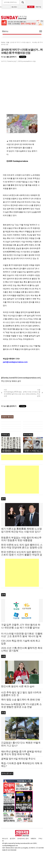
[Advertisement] (22, 457)
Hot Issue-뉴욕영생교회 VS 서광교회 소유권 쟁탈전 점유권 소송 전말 (21, 705)
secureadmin (27, 61)
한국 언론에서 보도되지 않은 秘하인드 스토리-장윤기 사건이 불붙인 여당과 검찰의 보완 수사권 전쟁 (21, 555)
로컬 (7, 42)
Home (3, 42)
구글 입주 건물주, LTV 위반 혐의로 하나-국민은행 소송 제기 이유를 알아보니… (20, 627)
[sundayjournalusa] (14, 17)
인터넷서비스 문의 (23, 838)
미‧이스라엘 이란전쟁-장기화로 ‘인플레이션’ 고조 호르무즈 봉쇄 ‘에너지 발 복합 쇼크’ (21, 636)
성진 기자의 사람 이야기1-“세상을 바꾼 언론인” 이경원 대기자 (33, 450)
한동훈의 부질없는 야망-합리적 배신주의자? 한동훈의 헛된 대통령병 (21, 539)
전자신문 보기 (7, 773)
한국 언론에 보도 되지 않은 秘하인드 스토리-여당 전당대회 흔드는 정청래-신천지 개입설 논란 (21, 547)
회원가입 (38, 7)
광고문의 (12, 838)
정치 (3, 499)
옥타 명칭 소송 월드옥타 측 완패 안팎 (20, 699)
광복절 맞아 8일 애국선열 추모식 (18, 758)
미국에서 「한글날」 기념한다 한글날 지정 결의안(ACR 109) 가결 (11, 450)
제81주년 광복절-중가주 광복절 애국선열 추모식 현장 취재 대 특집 (21, 753)
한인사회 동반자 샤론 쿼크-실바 (17, 686)
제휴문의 (33, 838)
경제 (3, 595)
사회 (3, 656)
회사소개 (5, 838)
